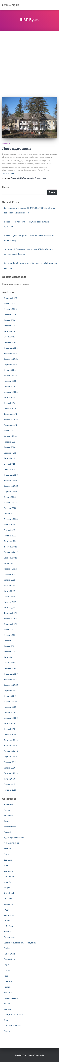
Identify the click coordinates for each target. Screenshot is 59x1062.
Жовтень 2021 (10, 613)
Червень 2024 (10, 436)
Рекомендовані (11, 998)
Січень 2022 (9, 596)
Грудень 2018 (10, 790)
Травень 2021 (10, 641)
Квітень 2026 (9, 320)
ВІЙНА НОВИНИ (11, 843)
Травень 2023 (10, 508)
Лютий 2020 (9, 723)
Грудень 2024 (10, 408)
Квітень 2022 (9, 580)
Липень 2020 (10, 696)
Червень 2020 (10, 701)
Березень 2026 (11, 326)
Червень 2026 (10, 309)
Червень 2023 (10, 502)
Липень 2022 (10, 563)
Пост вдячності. (17, 148)
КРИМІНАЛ (9, 893)
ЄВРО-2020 (9, 876)
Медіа (6, 909)
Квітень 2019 (9, 768)
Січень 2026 (9, 337)
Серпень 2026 (10, 298)
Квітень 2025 (9, 386)
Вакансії (7, 832)
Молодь (7, 920)
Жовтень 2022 (10, 547)
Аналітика (8, 804)
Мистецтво (9, 915)
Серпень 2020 (10, 690)
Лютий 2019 (9, 779)
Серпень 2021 (10, 624)
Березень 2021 (11, 652)
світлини (7, 1009)
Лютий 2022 (9, 591)
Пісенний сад (10, 959)
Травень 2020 (10, 707)
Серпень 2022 (10, 558)
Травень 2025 (10, 381)
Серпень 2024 (10, 425)
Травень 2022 (10, 574)
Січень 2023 (9, 530)
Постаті (7, 987)
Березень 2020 (11, 718)
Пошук (5, 187)
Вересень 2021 (11, 618)
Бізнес (6, 821)
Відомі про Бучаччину (14, 838)
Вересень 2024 (11, 419)
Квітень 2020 (9, 712)
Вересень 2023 (11, 486)
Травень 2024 (10, 442)
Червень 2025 (10, 375)
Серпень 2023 (10, 491)
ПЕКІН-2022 (9, 954)
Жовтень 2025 (10, 353)
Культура (8, 898)
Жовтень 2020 (10, 679)
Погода (7, 970)
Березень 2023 (11, 519)
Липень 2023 (10, 497)
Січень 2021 (9, 663)
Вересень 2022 (11, 552)
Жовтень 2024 (10, 414)
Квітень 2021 (9, 646)
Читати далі (8, 173)
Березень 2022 (11, 585)
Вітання (7, 849)
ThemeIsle (39, 1055)
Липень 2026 (10, 304)
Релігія (7, 1003)
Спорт (6, 1020)
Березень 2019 (11, 773)
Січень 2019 (9, 784)
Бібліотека (8, 815)
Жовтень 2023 (10, 480)
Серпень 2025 (10, 364)
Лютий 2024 (9, 458)
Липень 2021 (10, 629)
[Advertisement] (29, 61)
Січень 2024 (9, 464)
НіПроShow (9, 926)
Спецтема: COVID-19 (13, 1014)
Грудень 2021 (10, 602)
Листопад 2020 (11, 674)
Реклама (8, 992)
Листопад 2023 (11, 475)
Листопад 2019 (11, 740)
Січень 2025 (9, 403)
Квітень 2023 (9, 513)
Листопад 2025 (11, 348)
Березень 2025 (11, 392)
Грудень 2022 (10, 536)
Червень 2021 (10, 635)
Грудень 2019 (10, 734)
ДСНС (6, 865)
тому (40, 178)
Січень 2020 (9, 729)
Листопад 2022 (11, 541)
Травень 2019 (10, 762)
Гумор (6, 854)
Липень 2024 (10, 430)
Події (6, 976)
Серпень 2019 (10, 756)
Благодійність (10, 826)
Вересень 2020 (11, 685)
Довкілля (8, 860)
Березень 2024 (11, 453)
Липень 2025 (10, 370)
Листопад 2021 (11, 607)
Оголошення (9, 937)
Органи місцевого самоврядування (20, 943)
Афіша (7, 810)
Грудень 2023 (10, 469)
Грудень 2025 (10, 342)
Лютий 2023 (9, 525)
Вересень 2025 (11, 359)
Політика (8, 981)
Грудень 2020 (10, 668)
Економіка (8, 871)
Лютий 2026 (9, 331)
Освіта (7, 948)
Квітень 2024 (9, 447)
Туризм (7, 1031)
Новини (6, 144)
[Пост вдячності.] (29, 117)
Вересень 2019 (11, 751)
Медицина (8, 904)
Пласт (6, 965)
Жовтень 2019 (10, 745)
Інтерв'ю (7, 882)
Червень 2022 (10, 569)
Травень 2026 (10, 315)
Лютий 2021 (9, 657)
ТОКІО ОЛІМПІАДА (12, 1025)
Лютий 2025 (9, 397)
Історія (7, 887)
